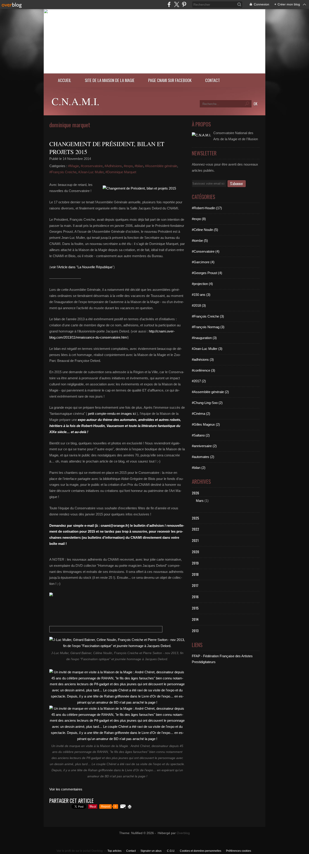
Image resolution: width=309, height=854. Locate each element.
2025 (195, 517)
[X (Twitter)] (176, 4)
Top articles (114, 850)
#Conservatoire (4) (205, 251)
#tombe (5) (200, 240)
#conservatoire (92, 166)
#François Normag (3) (208, 327)
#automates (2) (203, 457)
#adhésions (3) (203, 359)
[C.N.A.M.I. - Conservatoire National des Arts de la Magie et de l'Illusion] (154, 72)
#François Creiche (62, 172)
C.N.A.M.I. (76, 101)
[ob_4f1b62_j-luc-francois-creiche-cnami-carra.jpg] (139, 188)
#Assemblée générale (161, 166)
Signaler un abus (151, 850)
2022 (195, 529)
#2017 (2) (199, 381)
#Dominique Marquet (120, 172)
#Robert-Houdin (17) (207, 208)
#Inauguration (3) (204, 338)
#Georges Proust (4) (207, 273)
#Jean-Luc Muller (91, 172)
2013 (195, 630)
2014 (195, 619)
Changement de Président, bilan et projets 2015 (106, 148)
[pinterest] (184, 4)
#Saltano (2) (201, 435)
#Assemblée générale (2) (210, 392)
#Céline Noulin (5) (205, 230)
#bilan (139, 166)
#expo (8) (199, 219)
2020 (195, 551)
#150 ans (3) (201, 295)
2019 (195, 562)
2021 (195, 540)
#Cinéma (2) (201, 413)
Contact (212, 80)
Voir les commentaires (65, 789)
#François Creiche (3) (208, 316)
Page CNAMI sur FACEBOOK (170, 80)
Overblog (183, 833)
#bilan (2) (198, 468)
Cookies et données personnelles (200, 850)
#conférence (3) (203, 370)
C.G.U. (171, 850)
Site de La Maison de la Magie (110, 80)
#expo (128, 166)
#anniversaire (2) (204, 446)
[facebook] (169, 4)
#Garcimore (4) (203, 262)
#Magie (73, 166)
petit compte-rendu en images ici (112, 413)
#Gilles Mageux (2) (206, 424)
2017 (195, 585)
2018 (195, 574)
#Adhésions (113, 166)
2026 (195, 492)
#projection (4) (202, 284)
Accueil (64, 80)
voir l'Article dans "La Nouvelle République (81, 267)
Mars (200, 501)
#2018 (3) (199, 305)
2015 (195, 607)
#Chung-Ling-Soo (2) (207, 403)
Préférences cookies (238, 850)
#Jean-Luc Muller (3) (207, 349)
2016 (195, 596)
